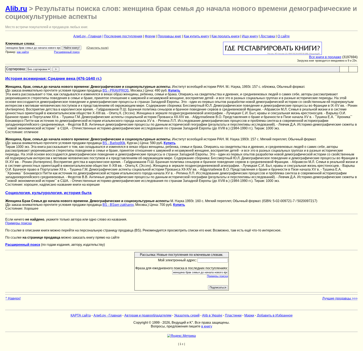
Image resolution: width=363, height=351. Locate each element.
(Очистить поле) (97, 47)
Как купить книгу (196, 36)
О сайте (284, 36)
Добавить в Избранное (275, 315)
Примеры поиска (18, 223)
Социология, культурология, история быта (48, 193)
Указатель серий (187, 315)
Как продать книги (225, 36)
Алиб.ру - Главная (87, 36)
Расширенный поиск (67, 52)
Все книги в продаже (325, 57)
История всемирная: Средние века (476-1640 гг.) (53, 78)
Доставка (267, 36)
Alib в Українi (212, 315)
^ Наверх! (13, 298)
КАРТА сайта (81, 315)
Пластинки (233, 315)
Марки (249, 315)
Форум (150, 36)
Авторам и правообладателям (147, 315)
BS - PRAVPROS (116, 90)
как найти (23, 52)
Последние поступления (123, 36)
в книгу (206, 326)
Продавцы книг (169, 36)
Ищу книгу (250, 36)
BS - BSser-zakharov (118, 204)
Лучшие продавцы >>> (340, 298)
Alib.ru (16, 8)
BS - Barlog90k (114, 143)
